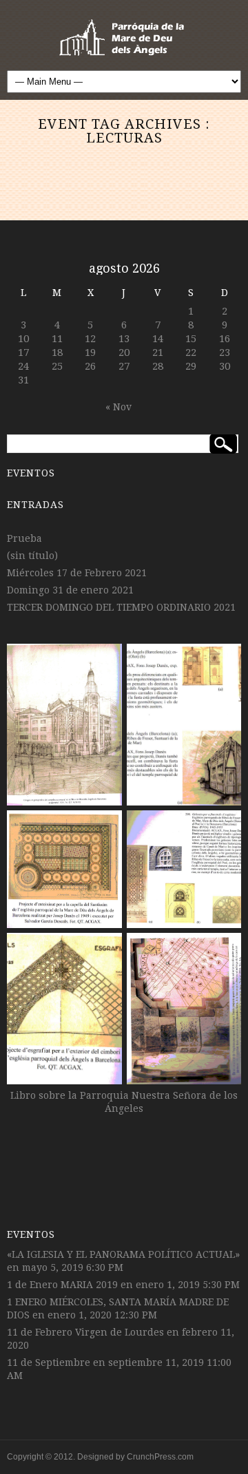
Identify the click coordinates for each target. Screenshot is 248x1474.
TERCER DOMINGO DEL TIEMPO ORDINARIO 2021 (121, 607)
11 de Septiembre (48, 1362)
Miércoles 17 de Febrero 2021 (77, 572)
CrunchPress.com (160, 1457)
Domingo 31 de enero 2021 (70, 590)
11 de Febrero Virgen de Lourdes (85, 1332)
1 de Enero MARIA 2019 (62, 1284)
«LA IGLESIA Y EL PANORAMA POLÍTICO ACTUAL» (123, 1254)
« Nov (118, 406)
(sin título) (32, 555)
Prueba (24, 538)
